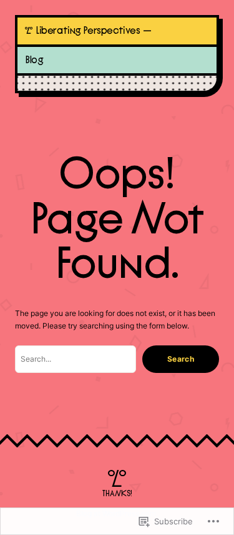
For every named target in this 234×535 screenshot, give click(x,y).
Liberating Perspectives (88, 31)
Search (180, 359)
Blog (34, 60)
